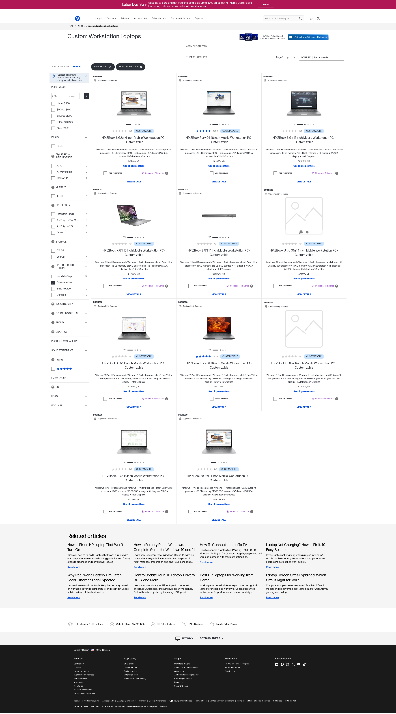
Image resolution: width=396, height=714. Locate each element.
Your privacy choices (183, 701)
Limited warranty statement (222, 701)
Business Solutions (180, 18)
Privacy (142, 701)
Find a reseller (130, 671)
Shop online (129, 664)
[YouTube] (298, 664)
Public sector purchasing (135, 678)
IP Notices (277, 701)
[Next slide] (150, 103)
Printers (125, 18)
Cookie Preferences (157, 701)
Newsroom (78, 682)
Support (199, 18)
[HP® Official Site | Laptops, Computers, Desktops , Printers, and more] (77, 18)
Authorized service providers (187, 675)
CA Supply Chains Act (126, 701)
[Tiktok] (304, 664)
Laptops (98, 18)
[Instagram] (287, 664)
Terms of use (201, 701)
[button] (69, 87)
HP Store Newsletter (83, 690)
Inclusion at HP (80, 678)
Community (179, 671)
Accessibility (108, 701)
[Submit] (86, 96)
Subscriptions (159, 18)
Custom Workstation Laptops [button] (103, 26)
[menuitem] (97, 18)
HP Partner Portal (232, 667)
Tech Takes (78, 686)
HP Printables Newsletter (85, 693)
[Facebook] (282, 664)
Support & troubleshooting (186, 667)
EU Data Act (290, 701)
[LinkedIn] (276, 664)
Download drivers (182, 664)
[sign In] (318, 18)
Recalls (77, 701)
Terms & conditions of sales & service (253, 701)
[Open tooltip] (52, 156)
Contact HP (79, 664)
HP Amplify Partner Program (237, 664)
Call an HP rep (130, 667)
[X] (293, 664)
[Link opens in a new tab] (308, 37)
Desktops (111, 18)
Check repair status (183, 678)
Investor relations (81, 671)
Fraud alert (179, 682)
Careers (77, 667)
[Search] (300, 18)
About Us (78, 658)
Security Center (181, 686)
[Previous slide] (118, 103)
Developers (230, 671)
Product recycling (91, 701)
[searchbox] (281, 18)
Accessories (140, 18)
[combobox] (321, 58)
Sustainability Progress (84, 675)
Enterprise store (131, 675)
